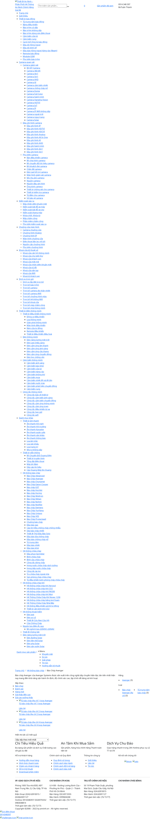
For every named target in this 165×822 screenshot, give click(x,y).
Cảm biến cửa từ (30, 36)
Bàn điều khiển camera (37, 157)
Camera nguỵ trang (35, 117)
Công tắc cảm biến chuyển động (41, 400)
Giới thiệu (23, 16)
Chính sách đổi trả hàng (64, 766)
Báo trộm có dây (30, 27)
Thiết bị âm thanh (31, 420)
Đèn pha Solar (33, 643)
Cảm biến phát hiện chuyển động (42, 386)
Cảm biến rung (29, 39)
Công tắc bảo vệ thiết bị (37, 394)
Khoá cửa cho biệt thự (33, 256)
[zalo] (135, 761)
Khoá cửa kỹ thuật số (28, 250)
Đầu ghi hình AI (34, 140)
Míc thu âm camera (35, 178)
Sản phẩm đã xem (105, 5)
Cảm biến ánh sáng (35, 363)
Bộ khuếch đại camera (37, 166)
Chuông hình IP (30, 235)
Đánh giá (19, 689)
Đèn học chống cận (35, 357)
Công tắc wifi (33, 415)
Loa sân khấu (33, 444)
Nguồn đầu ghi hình (36, 183)
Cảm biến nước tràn (36, 383)
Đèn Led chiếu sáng (36, 342)
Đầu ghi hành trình (35, 146)
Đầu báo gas (32, 525)
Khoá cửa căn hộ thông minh (36, 253)
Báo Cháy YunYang (35, 510)
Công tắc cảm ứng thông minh (41, 403)
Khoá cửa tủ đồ (30, 267)
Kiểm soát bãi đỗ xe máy (34, 206)
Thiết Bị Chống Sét (31, 632)
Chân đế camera (34, 169)
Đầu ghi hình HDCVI (36, 131)
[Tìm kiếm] (68, 6)
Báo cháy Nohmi (34, 501)
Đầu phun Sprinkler (36, 554)
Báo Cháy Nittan (34, 499)
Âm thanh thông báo (36, 438)
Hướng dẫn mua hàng (29, 760)
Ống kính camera (35, 186)
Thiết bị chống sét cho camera (40, 189)
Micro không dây (34, 449)
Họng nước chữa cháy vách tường (42, 565)
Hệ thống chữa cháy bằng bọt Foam (43, 600)
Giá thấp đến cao (23, 694)
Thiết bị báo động (27, 18)
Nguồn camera (33, 180)
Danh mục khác (26, 418)
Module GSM (29, 56)
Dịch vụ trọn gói (26, 279)
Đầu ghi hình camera (32, 123)
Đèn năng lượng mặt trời (38, 340)
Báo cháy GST (33, 487)
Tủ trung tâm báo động (33, 21)
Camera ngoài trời (35, 114)
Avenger (126, 680)
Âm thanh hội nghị (35, 423)
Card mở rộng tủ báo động (35, 42)
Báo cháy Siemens (35, 507)
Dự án (44, 657)
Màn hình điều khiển (36, 325)
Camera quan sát (27, 62)
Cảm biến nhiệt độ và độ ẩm (39, 380)
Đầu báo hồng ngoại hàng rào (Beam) (40, 50)
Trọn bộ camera (30, 287)
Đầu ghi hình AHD (35, 143)
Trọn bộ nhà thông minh (34, 308)
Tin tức (45, 662)
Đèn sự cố (31, 617)
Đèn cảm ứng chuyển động (39, 354)
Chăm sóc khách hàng (29, 766)
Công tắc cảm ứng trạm (37, 406)
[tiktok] (128, 761)
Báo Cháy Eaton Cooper (37, 484)
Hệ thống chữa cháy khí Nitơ (40, 594)
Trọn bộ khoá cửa (31, 302)
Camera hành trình (35, 97)
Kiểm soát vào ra (26, 201)
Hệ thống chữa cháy (32, 551)
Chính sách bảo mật (62, 769)
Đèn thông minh (30, 337)
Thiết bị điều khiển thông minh (37, 313)
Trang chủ (23, 13)
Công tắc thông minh (32, 392)
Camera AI (31, 82)
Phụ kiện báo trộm (31, 59)
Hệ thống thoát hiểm (32, 611)
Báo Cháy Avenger (35, 478)
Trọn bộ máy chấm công (34, 305)
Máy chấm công (30, 218)
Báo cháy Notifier (34, 504)
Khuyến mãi (47, 654)
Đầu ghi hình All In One (37, 137)
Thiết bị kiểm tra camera (38, 192)
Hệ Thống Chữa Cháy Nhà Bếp (40, 603)
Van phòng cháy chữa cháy (39, 577)
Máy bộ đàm (32, 464)
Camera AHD (32, 79)
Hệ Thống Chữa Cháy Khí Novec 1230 (43, 597)
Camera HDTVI (33, 102)
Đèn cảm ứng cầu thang (38, 351)
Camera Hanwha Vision (37, 99)
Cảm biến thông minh (33, 360)
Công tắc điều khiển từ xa (38, 409)
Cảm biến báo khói (35, 366)
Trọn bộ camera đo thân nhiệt (36, 290)
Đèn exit (30, 614)
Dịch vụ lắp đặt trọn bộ (33, 282)
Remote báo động (31, 53)
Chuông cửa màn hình (29, 227)
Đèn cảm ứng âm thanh (37, 345)
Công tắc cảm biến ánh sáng (40, 397)
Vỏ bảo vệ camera (35, 198)
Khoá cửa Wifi (29, 273)
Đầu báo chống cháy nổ (37, 539)
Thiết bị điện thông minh (30, 311)
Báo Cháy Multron (35, 496)
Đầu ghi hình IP (34, 125)
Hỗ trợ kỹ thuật (26, 769)
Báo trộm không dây (32, 30)
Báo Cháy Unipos (34, 513)
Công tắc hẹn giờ (34, 412)
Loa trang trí (32, 447)
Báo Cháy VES (33, 516)
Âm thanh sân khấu (35, 435)
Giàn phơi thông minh (37, 322)
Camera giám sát (30, 65)
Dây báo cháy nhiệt (35, 530)
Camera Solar (33, 120)
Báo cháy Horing (34, 493)
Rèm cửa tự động (35, 328)
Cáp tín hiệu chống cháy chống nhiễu (44, 528)
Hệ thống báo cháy (31, 473)
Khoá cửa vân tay (30, 270)
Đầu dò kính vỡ (30, 47)
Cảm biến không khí (36, 374)
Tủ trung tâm (33, 542)
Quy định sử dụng (61, 760)
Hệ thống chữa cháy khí (33, 582)
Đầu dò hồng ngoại (31, 45)
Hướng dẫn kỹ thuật (51, 665)
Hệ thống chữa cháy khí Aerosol (41, 585)
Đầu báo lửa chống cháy (38, 536)
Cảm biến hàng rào (35, 371)
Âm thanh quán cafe (36, 432)
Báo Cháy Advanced (36, 475)
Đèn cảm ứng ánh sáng (37, 348)
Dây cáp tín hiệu (34, 467)
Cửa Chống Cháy (34, 623)
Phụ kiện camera (30, 154)
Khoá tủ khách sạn (31, 276)
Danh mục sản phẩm (26, 652)
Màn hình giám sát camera (39, 175)
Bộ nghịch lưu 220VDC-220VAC (40, 629)
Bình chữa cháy (34, 556)
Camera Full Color (35, 94)
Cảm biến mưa (33, 377)
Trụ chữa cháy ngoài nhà (38, 574)
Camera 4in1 (32, 73)
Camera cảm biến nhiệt (37, 85)
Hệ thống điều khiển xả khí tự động (43, 606)
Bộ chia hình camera (36, 160)
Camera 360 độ (33, 71)
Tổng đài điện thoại (35, 461)
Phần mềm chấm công (33, 221)
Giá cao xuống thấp (24, 697)
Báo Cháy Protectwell (36, 519)
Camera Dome (33, 91)
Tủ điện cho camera (36, 195)
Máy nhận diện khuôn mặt (35, 204)
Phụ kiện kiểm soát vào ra (34, 224)
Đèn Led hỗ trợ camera (37, 172)
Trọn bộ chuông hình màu (35, 296)
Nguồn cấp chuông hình (34, 244)
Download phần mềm (29, 772)
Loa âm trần (32, 441)
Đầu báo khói (33, 548)
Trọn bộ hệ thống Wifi (33, 299)
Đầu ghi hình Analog (36, 134)
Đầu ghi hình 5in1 (35, 152)
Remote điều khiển (35, 331)
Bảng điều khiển (30, 24)
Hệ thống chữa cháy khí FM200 (41, 591)
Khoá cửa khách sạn (32, 259)
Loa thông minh (34, 319)
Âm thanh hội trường (36, 426)
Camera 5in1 (32, 76)
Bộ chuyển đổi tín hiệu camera (40, 163)
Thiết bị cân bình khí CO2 (38, 608)
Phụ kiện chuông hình (33, 247)
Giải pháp (46, 660)
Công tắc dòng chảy (36, 562)
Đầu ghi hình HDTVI (36, 128)
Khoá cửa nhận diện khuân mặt (37, 264)
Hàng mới (19, 691)
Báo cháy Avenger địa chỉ (127, 692)
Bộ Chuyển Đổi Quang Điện (39, 455)
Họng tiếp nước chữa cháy (39, 568)
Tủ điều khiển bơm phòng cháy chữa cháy (46, 580)
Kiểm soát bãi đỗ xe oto (33, 209)
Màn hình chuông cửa (33, 238)
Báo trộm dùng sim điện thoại (36, 33)
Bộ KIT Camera (33, 68)
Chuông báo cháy (35, 522)
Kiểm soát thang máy (32, 212)
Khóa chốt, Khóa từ (31, 215)
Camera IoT (32, 105)
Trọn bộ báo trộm (31, 285)
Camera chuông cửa (32, 230)
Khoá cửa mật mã (31, 261)
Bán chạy (19, 686)
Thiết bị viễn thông (31, 452)
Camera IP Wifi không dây (38, 111)
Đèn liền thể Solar (35, 640)
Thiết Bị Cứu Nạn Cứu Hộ (38, 620)
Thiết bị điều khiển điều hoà (39, 334)
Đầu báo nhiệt (33, 545)
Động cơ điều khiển (35, 316)
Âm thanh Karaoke (35, 429)
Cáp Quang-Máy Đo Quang (39, 470)
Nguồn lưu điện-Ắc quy (33, 626)
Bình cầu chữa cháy (35, 559)
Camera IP (31, 108)
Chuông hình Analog (32, 233)
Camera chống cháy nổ (37, 88)
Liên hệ (91, 763)
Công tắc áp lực (34, 571)
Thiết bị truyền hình (36, 458)
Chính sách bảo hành (63, 763)
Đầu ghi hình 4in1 (35, 149)
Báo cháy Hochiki (34, 490)
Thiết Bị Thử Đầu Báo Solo (38, 533)
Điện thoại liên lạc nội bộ (34, 241)
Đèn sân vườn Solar (36, 646)
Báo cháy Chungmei (36, 481)
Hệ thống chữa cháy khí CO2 (40, 588)
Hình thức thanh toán (29, 763)
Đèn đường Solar (34, 637)
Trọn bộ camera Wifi (32, 293)
